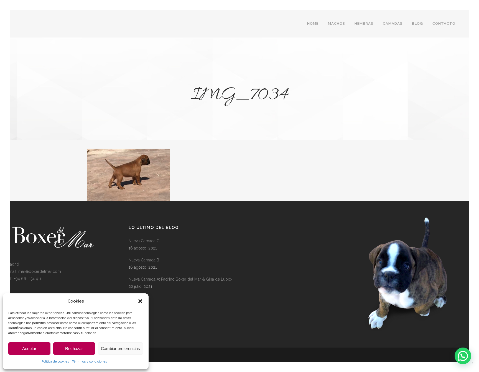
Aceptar (29, 348)
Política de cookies (55, 361)
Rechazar (74, 348)
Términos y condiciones (89, 361)
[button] (140, 301)
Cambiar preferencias (120, 348)
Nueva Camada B (144, 260)
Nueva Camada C (144, 241)
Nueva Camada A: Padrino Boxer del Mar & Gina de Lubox (180, 279)
